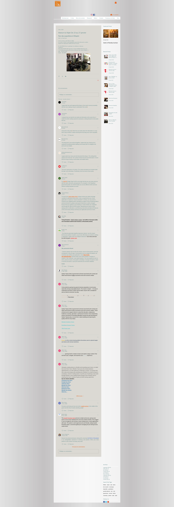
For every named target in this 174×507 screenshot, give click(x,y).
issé (114, 491)
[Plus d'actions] (98, 102)
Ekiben (104, 484)
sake (113, 495)
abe (111, 484)
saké (116, 495)
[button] (116, 2)
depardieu (105, 489)
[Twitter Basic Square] (106, 502)
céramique (111, 486)
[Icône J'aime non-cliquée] (62, 110)
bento (114, 484)
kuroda (110, 493)
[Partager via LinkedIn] (65, 76)
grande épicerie (106, 491)
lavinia (114, 493)
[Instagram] (92, 15)
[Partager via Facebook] (59, 76)
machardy (105, 495)
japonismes (105, 493)
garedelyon (110, 489)
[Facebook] (94, 15)
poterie (109, 495)
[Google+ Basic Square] (108, 502)
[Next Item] (116, 33)
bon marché (105, 486)
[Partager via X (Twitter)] (62, 76)
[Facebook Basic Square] (104, 502)
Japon (108, 484)
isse (111, 491)
